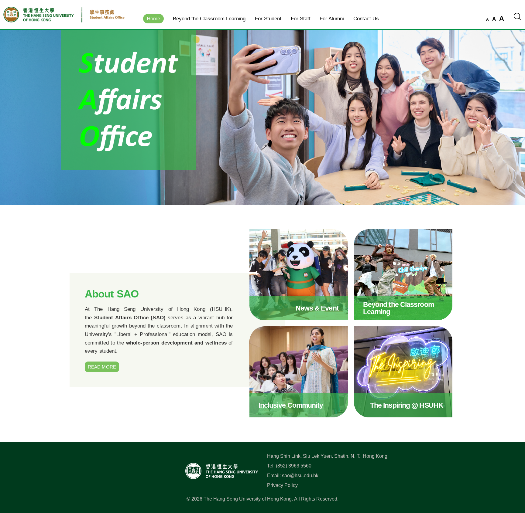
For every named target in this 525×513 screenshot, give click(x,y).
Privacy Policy (282, 485)
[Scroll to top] (511, 481)
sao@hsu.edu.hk (300, 475)
